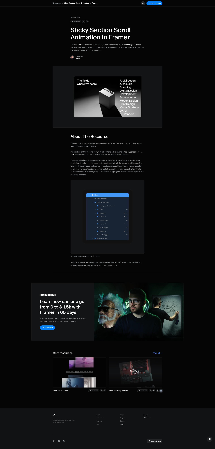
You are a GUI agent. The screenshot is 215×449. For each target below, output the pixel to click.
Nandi (78, 58)
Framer (81, 44)
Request (122, 418)
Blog (98, 424)
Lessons (99, 421)
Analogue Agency (133, 44)
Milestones (147, 418)
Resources (57, 3)
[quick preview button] (143, 3)
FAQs (121, 424)
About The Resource (90, 136)
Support (122, 421)
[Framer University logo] (54, 415)
